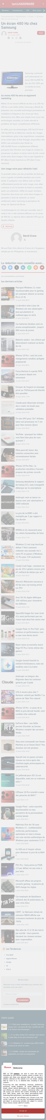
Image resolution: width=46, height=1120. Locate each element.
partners (16, 1073)
